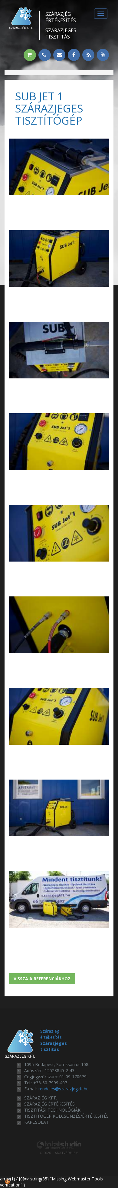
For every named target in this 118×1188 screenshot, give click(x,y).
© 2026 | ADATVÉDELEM (59, 1152)
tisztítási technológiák (52, 1110)
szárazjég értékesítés (49, 1104)
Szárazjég (60, 17)
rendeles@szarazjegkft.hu (63, 1089)
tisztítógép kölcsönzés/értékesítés (66, 1116)
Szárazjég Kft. (40, 1098)
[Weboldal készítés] (59, 1144)
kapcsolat (36, 1122)
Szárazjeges (60, 33)
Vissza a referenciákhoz (42, 979)
